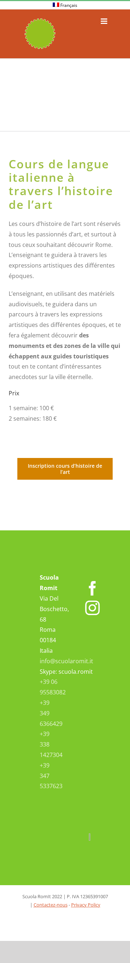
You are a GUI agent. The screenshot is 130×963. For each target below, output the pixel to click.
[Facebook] (92, 588)
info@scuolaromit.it (66, 661)
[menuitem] (65, 5)
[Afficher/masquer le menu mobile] (104, 21)
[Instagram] (92, 608)
